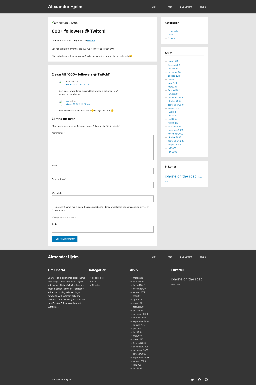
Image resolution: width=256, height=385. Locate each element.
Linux (170, 34)
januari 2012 (174, 68)
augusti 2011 (174, 75)
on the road (187, 176)
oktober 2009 (174, 137)
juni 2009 (172, 151)
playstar (200, 177)
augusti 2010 (174, 108)
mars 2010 (173, 122)
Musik (203, 6)
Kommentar (58, 132)
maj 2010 (172, 119)
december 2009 (175, 130)
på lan (166, 181)
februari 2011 (174, 90)
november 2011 (175, 72)
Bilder (154, 6)
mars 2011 (172, 86)
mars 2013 (173, 61)
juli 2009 (172, 148)
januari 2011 (173, 93)
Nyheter (91, 40)
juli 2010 (172, 112)
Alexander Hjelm (65, 6)
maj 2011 (172, 79)
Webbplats (57, 193)
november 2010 (175, 97)
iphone (170, 176)
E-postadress (59, 179)
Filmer (169, 6)
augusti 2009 (174, 144)
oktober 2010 (174, 101)
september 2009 (176, 140)
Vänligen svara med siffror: (64, 217)
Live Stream (186, 6)
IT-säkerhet (173, 31)
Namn (55, 165)
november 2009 (175, 133)
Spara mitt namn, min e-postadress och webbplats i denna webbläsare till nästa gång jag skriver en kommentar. (102, 208)
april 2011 (172, 83)
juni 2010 (172, 115)
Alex (67, 101)
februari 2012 (174, 65)
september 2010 (176, 104)
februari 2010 (174, 126)
